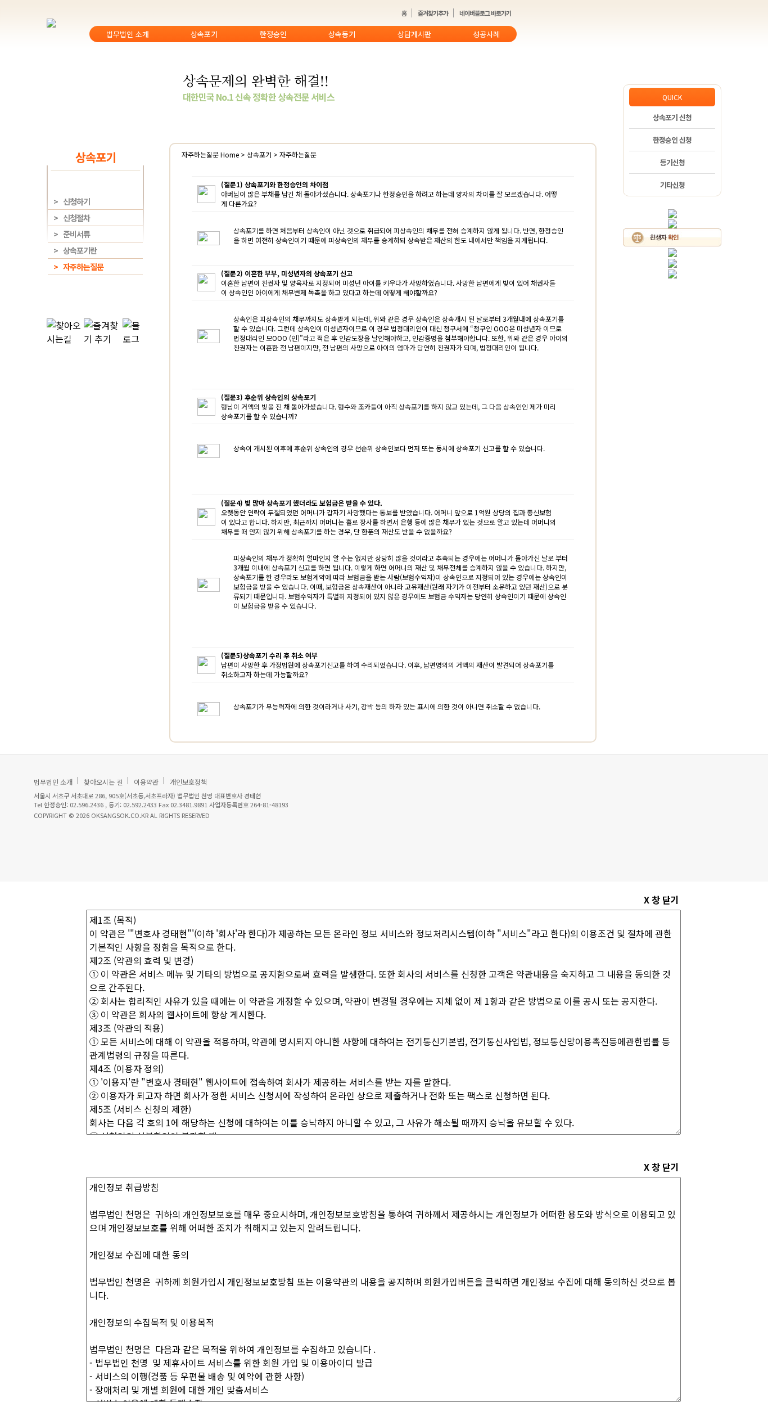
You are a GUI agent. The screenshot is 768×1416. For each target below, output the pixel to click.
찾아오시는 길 (103, 781)
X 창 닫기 (661, 899)
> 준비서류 (71, 234)
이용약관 (146, 781)
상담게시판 (414, 34)
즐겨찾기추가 (433, 12)
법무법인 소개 (127, 34)
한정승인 (273, 34)
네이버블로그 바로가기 (485, 12)
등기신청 (672, 162)
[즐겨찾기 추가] (672, 223)
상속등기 (341, 34)
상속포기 (204, 34)
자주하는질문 (201, 154)
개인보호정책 (188, 781)
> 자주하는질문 (78, 266)
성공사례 (486, 34)
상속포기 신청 (672, 117)
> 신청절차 (71, 217)
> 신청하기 (71, 201)
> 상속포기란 (75, 250)
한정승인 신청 (672, 139)
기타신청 (672, 184)
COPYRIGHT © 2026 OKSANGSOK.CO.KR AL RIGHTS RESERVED (122, 815)
